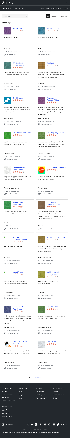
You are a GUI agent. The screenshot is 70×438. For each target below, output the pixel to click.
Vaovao (4, 392)
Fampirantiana (23, 388)
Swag (56, 398)
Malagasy (9, 424)
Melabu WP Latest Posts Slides (20, 343)
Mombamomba (7, 388)
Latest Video (18, 272)
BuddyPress (7, 416)
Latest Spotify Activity (55, 133)
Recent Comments (54, 28)
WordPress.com (8, 407)
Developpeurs (40, 395)
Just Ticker (51, 342)
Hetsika (55, 392)
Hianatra (39, 388)
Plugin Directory (6, 8)
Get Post (50, 63)
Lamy (21, 398)
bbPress (5, 413)
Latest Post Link (53, 307)
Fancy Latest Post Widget (18, 308)
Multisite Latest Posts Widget (53, 273)
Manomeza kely (59, 395)
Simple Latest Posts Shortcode (19, 203)
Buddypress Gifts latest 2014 (53, 203)
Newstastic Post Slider (22, 133)
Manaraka (38, 377)
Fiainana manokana (8, 401)
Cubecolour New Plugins (56, 168)
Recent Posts (18, 28)
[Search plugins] (26, 16)
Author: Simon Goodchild (56, 237)
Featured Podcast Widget (53, 99)
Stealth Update (18, 98)
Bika (20, 392)
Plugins (21, 395)
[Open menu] (67, 2)
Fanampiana (40, 392)
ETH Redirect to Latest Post (18, 64)
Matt (4, 410)
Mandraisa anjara (58, 388)
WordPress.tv (41, 398)
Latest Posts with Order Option (20, 169)
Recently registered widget (20, 238)
